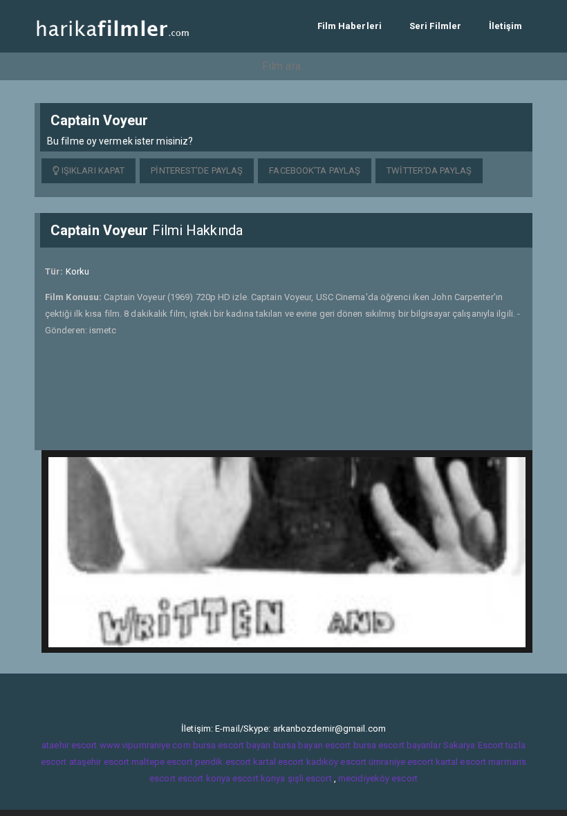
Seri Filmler (435, 26)
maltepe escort (161, 762)
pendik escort (223, 762)
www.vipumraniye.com (145, 745)
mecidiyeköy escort (378, 778)
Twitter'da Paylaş (429, 170)
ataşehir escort (99, 762)
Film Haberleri (349, 26)
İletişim (505, 26)
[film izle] (112, 26)
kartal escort (278, 762)
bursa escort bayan (232, 745)
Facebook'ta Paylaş (314, 170)
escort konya (204, 778)
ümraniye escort (401, 762)
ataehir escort (69, 745)
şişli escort (310, 778)
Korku (78, 271)
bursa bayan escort (312, 745)
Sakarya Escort (473, 745)
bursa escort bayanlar (397, 745)
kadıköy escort (336, 762)
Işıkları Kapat (92, 170)
